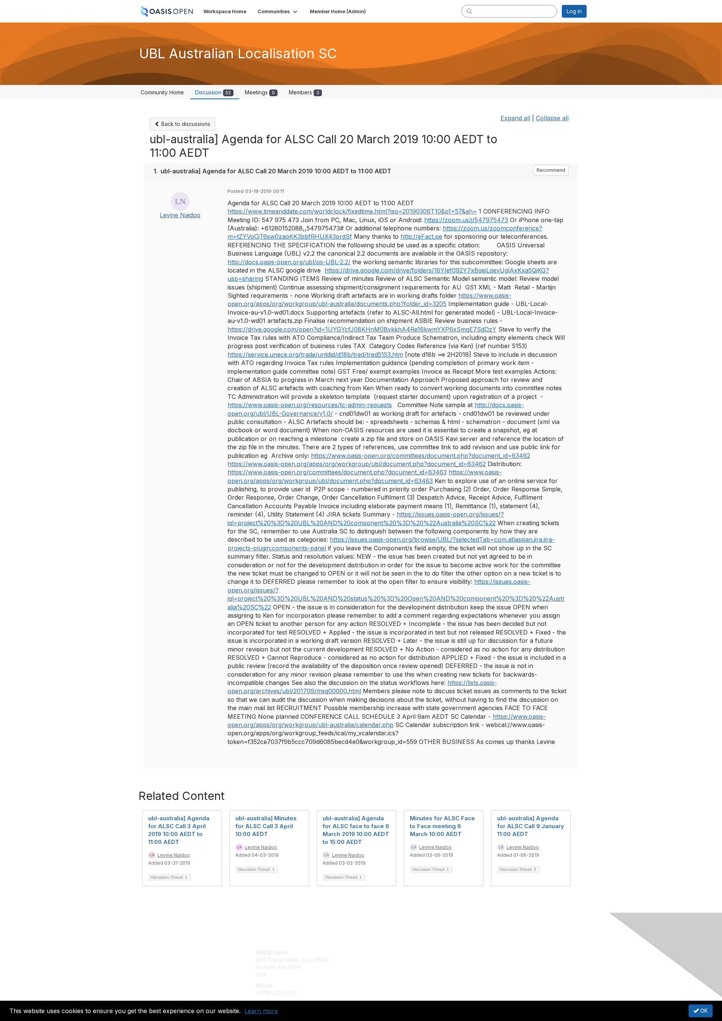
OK (703, 1010)
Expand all (515, 118)
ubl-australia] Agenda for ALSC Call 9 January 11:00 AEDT (530, 826)
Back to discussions (185, 124)
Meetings (260, 92)
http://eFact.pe (421, 236)
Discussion (213, 92)
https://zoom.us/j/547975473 (466, 220)
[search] (469, 11)
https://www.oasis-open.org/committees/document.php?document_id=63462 (420, 455)
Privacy (482, 960)
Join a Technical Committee (398, 974)
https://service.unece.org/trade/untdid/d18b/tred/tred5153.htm (315, 354)
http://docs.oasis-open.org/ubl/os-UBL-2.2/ (289, 262)
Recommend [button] (551, 170)
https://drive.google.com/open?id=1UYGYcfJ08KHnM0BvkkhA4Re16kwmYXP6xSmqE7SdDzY (362, 329)
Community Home (162, 92)
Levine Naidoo (180, 215)
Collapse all (552, 118)
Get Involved (380, 952)
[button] (278, 11)
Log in (574, 11)
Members (304, 92)
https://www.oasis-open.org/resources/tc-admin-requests (310, 405)
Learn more (261, 1011)
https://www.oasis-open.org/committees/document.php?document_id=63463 (337, 472)
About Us (484, 952)
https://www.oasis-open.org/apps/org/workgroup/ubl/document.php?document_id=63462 (357, 464)
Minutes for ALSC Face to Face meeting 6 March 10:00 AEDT (442, 826)
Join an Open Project (390, 963)
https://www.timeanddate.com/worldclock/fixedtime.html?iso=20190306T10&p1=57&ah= (352, 211)
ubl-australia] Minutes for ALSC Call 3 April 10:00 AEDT (266, 826)
